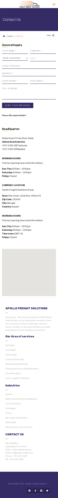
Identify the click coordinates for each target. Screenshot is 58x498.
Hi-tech (8, 413)
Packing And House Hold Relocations (22, 369)
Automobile (10, 422)
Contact (10, 36)
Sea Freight (10, 350)
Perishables (10, 408)
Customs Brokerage (14, 359)
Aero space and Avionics (16, 418)
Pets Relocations (13, 373)
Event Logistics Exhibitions (17, 378)
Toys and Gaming (13, 403)
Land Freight (11, 355)
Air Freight (10, 345)
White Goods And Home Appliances (21, 399)
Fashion (8, 394)
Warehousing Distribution (16, 364)
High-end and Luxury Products (18, 427)
